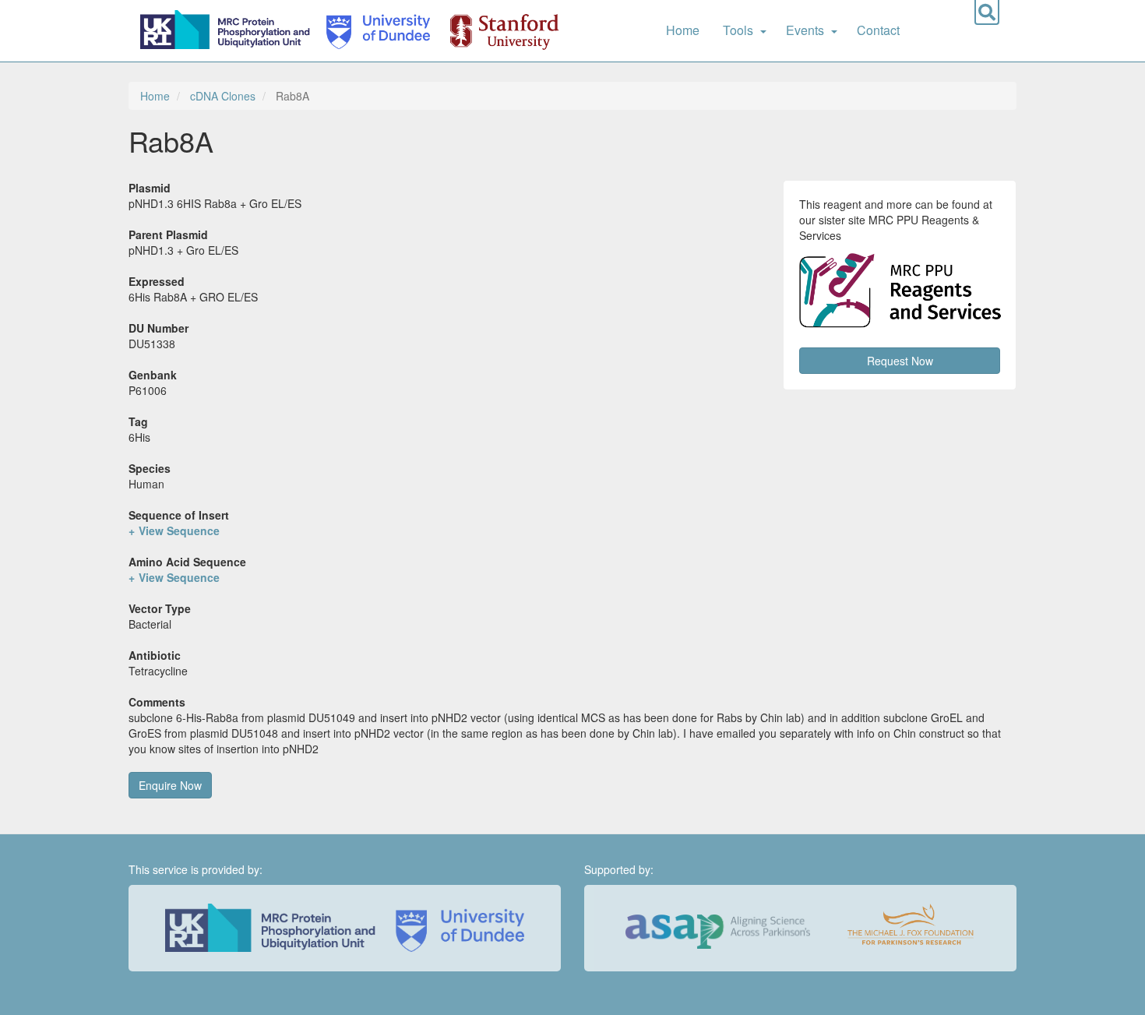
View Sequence (179, 530)
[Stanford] (495, 30)
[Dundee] (373, 30)
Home (682, 30)
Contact (878, 30)
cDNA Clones (222, 96)
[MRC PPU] (228, 30)
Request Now (900, 360)
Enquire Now (170, 785)
